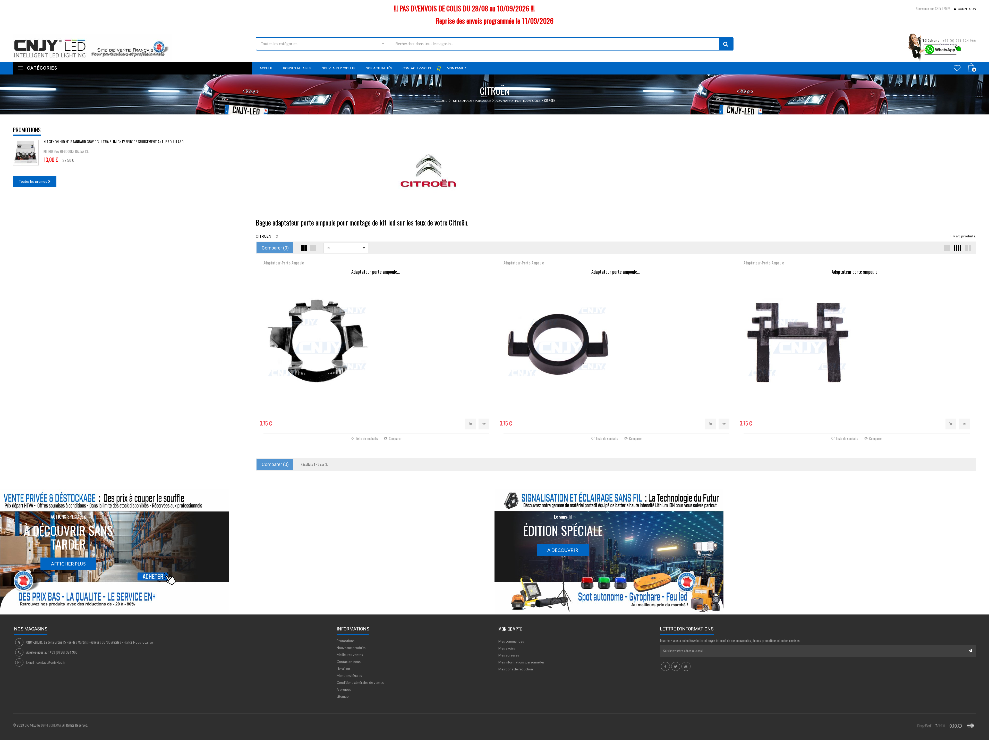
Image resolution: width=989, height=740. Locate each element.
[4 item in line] (957, 248)
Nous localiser (143, 642)
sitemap (343, 696)
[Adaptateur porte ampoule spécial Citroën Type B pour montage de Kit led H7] (376, 342)
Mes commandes (511, 641)
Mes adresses (508, 655)
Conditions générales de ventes (360, 682)
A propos (344, 689)
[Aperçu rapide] (484, 424)
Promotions (27, 130)
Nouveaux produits (351, 648)
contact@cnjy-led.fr (51, 662)
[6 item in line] (946, 248)
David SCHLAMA (51, 725)
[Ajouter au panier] (470, 424)
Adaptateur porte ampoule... (375, 272)
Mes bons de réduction (515, 669)
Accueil (440, 101)
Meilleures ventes (350, 655)
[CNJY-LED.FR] (130, 47)
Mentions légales (349, 676)
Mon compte (510, 629)
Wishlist (957, 68)
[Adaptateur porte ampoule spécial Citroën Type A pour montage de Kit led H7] (616, 342)
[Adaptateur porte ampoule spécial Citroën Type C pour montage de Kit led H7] (856, 342)
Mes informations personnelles (521, 662)
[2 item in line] (967, 248)
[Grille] (304, 248)
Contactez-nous (349, 662)
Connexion (967, 9)
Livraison (343, 669)
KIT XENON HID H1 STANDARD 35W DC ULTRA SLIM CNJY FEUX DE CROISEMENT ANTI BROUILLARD (114, 141)
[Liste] (313, 248)
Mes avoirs (506, 648)
